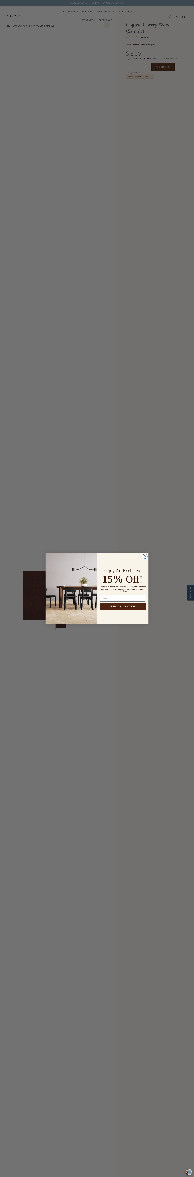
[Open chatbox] (189, 1172)
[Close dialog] (145, 556)
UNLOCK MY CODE (123, 606)
